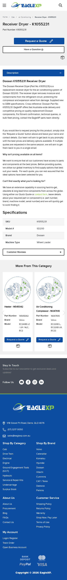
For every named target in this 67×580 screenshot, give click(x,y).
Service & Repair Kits (13, 480)
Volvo (39, 449)
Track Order (8, 542)
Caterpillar (41, 453)
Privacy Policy (43, 526)
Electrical (7, 458)
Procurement (9, 508)
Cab (5, 449)
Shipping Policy (43, 504)
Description (12, 72)
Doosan (40, 467)
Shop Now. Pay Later (46, 517)
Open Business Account (14, 547)
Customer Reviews (16, 252)
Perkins (40, 490)
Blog (5, 513)
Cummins (41, 476)
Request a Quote (36, 41)
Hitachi (39, 472)
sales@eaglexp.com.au (19, 435)
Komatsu (40, 458)
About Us (7, 504)
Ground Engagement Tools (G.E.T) (16, 469)
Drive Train (8, 453)
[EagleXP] (26, 5)
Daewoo (40, 485)
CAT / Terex (42, 481)
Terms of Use (42, 522)
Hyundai (40, 463)
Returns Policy (43, 508)
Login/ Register (10, 538)
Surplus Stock (9, 489)
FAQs (5, 517)
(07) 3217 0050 (15, 429)
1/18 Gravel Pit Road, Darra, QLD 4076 (25, 423)
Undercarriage (10, 484)
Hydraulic (7, 475)
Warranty (40, 513)
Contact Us (8, 522)
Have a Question (32, 49)
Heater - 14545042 (13, 306)
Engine (6, 463)
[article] (18, 313)
